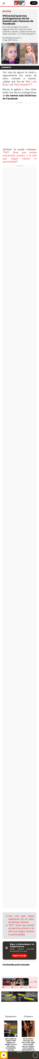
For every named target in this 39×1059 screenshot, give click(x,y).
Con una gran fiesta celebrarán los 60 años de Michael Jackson (21, 919)
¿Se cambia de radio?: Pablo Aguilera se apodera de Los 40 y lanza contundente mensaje (11, 1044)
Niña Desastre (22, 84)
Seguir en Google (19, 956)
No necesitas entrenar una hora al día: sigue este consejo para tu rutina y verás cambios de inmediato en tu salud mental (28, 1045)
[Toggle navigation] (3, 3)
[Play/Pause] (35, 1055)
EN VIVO (34, 3)
